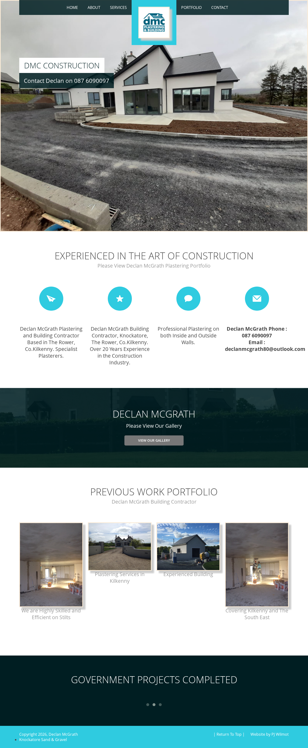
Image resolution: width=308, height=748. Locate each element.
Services (118, 7)
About (94, 7)
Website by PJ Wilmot (269, 734)
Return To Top (229, 734)
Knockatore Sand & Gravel (43, 739)
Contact (219, 7)
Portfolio (191, 7)
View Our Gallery (154, 440)
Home (72, 7)
